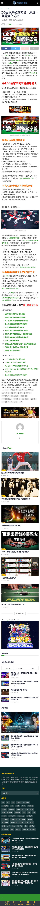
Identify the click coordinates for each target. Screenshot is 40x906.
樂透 (31, 809)
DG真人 (10, 63)
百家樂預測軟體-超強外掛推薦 (15, 317)
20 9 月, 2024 (15, 757)
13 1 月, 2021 (5, 580)
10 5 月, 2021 (5, 501)
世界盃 (19, 802)
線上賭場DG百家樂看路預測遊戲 (16, 324)
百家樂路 (33, 399)
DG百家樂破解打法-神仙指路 (15, 314)
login (7, 620)
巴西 (26, 809)
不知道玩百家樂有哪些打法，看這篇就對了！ (16, 499)
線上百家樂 (14, 822)
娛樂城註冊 (15, 60)
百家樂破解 (33, 73)
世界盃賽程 (5, 806)
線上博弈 (30, 819)
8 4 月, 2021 (5, 528)
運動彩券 (19, 826)
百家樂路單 (5, 402)
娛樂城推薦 (11, 809)
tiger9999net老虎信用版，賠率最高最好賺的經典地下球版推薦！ (25, 873)
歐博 (3, 812)
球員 (24, 812)
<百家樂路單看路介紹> (26, 178)
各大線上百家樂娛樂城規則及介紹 (16, 331)
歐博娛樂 (9, 812)
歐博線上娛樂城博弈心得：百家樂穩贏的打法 (20, 344)
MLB (8, 802)
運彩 (26, 826)
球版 (34, 812)
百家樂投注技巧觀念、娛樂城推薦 (16, 347)
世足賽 (17, 806)
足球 (8, 826)
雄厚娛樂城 (5, 829)
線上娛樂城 (5, 822)
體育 (12, 829)
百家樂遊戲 (14, 819)
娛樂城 (27, 55)
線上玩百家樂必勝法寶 (28, 267)
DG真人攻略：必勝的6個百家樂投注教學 (15, 552)
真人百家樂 (14, 402)
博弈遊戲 (30, 806)
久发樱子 (9, 24)
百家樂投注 (29, 816)
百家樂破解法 (15, 396)
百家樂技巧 (21, 816)
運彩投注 (32, 826)
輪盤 (13, 826)
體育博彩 (18, 829)
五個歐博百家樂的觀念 (12, 350)
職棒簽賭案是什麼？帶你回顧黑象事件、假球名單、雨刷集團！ (25, 856)
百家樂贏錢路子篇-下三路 (19, 690)
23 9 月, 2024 (15, 749)
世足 (12, 806)
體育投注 (25, 829)
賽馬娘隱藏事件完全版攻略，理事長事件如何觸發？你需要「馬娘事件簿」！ (25, 882)
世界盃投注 (26, 802)
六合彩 (23, 806)
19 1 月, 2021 (5, 554)
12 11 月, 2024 (7, 731)
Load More (20, 613)
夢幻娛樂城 (14, 390)
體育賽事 (32, 829)
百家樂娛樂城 (12, 816)
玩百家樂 (13, 393)
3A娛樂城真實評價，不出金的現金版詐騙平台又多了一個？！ (20, 727)
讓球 (31, 822)
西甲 (7, 9)
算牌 (21, 402)
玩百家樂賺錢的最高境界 (10, 289)
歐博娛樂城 (17, 812)
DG (27, 53)
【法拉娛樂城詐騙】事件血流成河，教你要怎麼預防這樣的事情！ (24, 682)
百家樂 (7, 55)
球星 (29, 812)
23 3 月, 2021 (19, 24)
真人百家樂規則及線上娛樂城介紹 (16, 321)
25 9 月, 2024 (15, 740)
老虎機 (21, 822)
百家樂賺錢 (25, 399)
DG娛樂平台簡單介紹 (8, 578)
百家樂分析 (27, 393)
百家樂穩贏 (24, 396)
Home (3, 9)
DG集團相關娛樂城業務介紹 (14, 327)
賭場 (3, 826)
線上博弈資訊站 (30, 305)
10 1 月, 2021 (5, 607)
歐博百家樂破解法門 (12, 340)
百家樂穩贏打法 (6, 399)
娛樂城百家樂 (29, 390)
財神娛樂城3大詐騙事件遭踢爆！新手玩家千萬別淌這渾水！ (24, 865)
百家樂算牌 (16, 399)
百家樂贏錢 (5, 819)
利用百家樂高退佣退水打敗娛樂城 (16, 337)
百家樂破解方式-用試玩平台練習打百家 (18, 334)
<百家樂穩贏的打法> (13, 238)
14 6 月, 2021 (5, 475)
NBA (13, 802)
